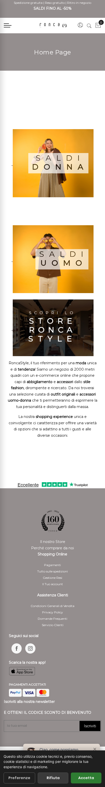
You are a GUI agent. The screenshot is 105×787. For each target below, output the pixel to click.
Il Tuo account (52, 584)
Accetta (86, 777)
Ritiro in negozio (79, 3)
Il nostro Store (52, 541)
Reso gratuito (55, 3)
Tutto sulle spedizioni (52, 571)
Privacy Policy (52, 612)
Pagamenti (52, 565)
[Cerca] (89, 25)
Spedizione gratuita (28, 3)
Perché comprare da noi (52, 548)
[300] (54, 25)
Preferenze (19, 777)
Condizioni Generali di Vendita (52, 606)
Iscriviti (90, 726)
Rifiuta (53, 777)
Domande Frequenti (52, 618)
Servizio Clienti (52, 625)
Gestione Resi (52, 578)
